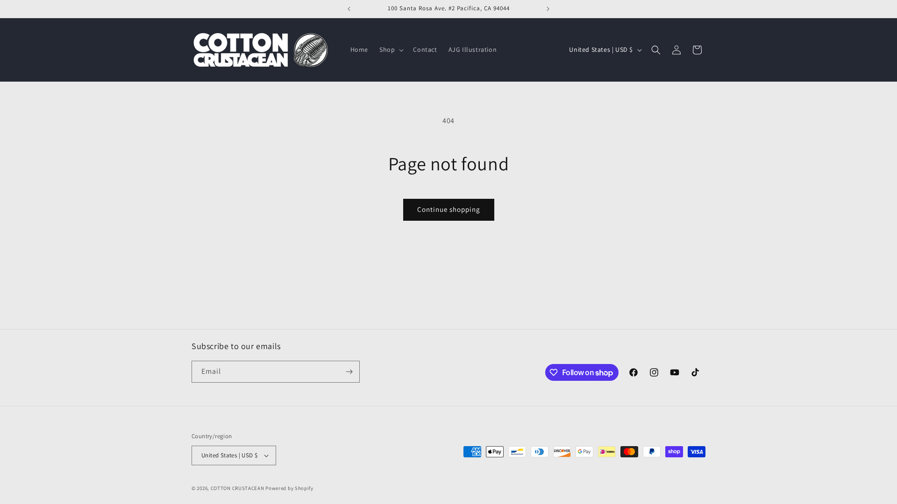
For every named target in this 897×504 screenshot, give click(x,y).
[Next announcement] (548, 9)
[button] (390, 49)
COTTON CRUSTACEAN (237, 488)
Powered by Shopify (289, 488)
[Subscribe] (349, 372)
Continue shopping (448, 209)
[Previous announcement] (349, 9)
